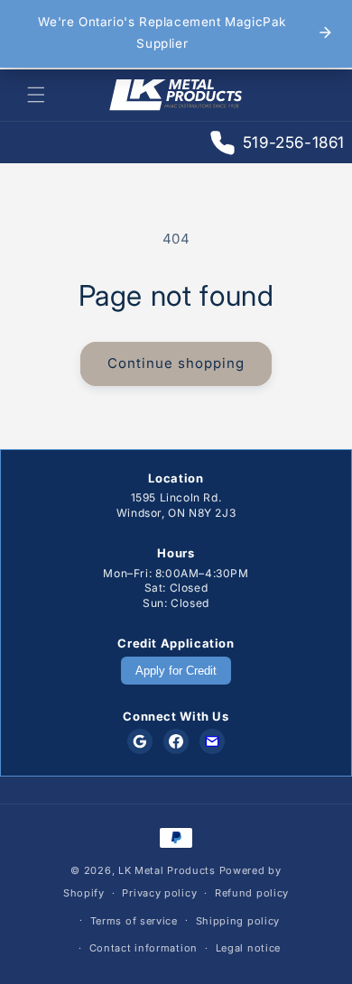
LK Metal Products (167, 870)
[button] (36, 95)
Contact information (143, 948)
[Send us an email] (212, 741)
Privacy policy (159, 893)
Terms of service (134, 921)
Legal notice (248, 948)
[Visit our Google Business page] (140, 741)
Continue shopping (176, 363)
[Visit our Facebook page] (176, 741)
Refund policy (252, 893)
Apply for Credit (176, 670)
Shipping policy (238, 921)
